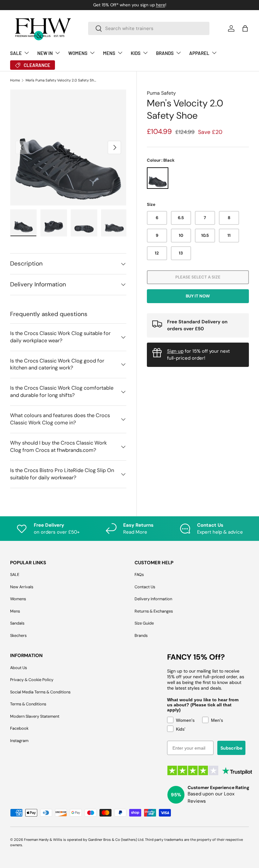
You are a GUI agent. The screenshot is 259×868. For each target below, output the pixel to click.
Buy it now (198, 296)
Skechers (18, 635)
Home (15, 80)
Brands (141, 635)
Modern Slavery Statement (34, 716)
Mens (15, 611)
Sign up (175, 351)
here (160, 5)
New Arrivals (21, 587)
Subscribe (231, 748)
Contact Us (145, 587)
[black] (157, 178)
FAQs (139, 574)
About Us (18, 667)
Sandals (17, 623)
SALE (14, 574)
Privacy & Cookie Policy (31, 679)
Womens (18, 599)
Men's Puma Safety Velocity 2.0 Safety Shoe (61, 80)
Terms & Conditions (28, 704)
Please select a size (197, 277)
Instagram (19, 740)
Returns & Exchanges (154, 611)
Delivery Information (153, 599)
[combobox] (148, 28)
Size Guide (144, 623)
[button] (245, 28)
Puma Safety (161, 93)
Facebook (19, 728)
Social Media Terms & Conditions (40, 692)
